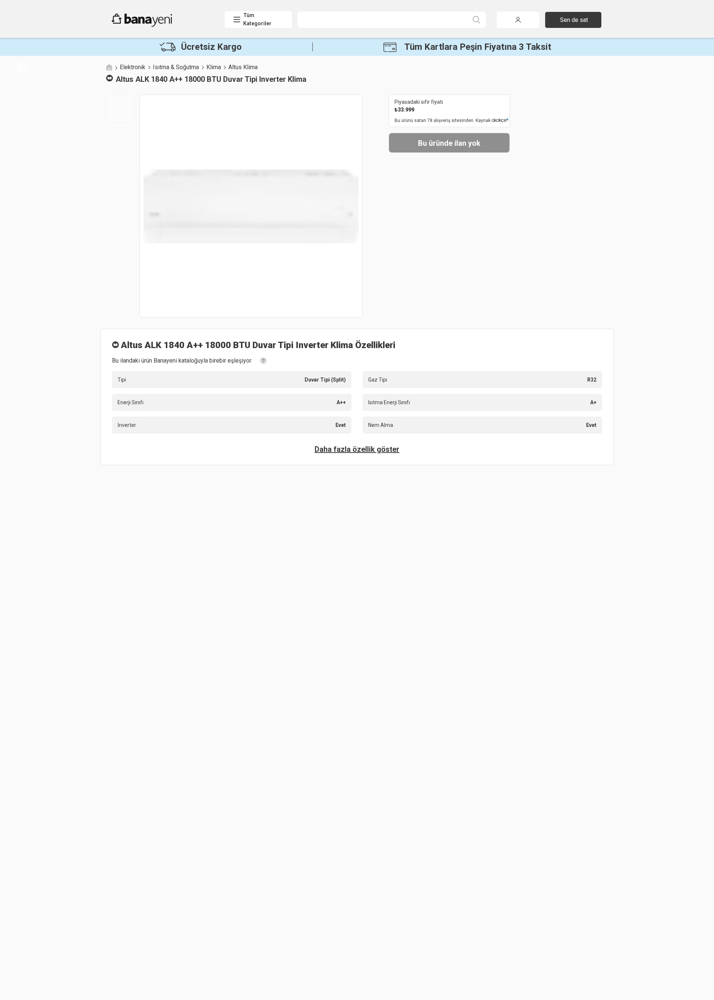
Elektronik (132, 67)
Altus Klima (243, 67)
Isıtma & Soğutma (176, 67)
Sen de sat (574, 19)
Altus (125, 79)
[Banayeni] (160, 25)
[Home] (109, 67)
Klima (213, 67)
